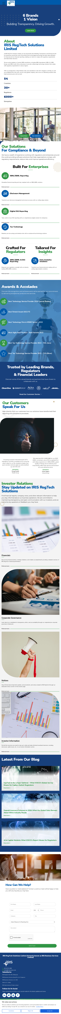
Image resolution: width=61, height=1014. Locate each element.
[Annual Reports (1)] (30, 529)
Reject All (30, 1011)
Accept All (49, 1011)
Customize (11, 1011)
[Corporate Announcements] (30, 654)
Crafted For (15, 249)
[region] (30, 1007)
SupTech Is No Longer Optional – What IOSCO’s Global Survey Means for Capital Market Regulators (28, 784)
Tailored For (45, 249)
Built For (30, 166)
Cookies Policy (39, 1006)
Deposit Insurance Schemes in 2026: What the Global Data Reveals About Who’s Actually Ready (30, 811)
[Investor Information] (30, 715)
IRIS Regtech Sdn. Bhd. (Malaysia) (10, 974)
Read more (7, 787)
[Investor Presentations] (30, 592)
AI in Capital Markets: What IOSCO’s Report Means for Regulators (30, 840)
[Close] (59, 1001)
